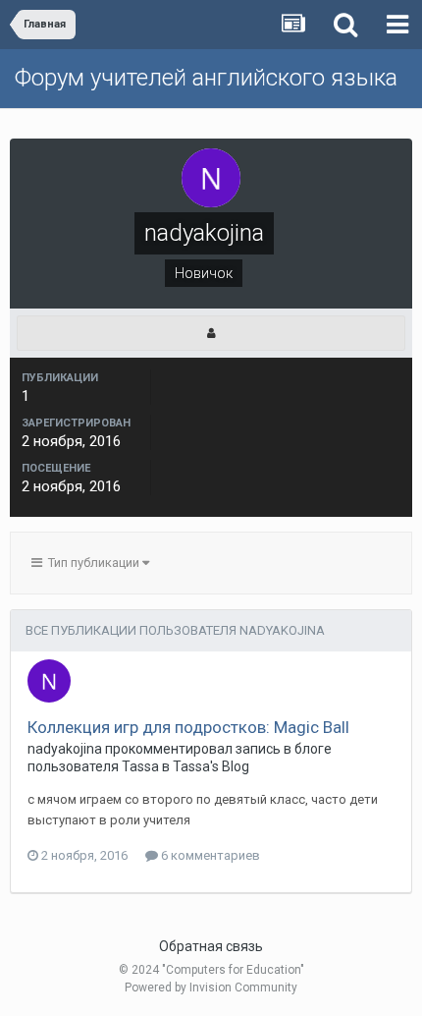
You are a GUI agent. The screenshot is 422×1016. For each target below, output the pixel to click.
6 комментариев (209, 855)
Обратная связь (211, 946)
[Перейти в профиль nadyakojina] (49, 681)
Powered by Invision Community (211, 987)
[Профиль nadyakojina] (211, 333)
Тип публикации (92, 562)
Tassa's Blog (211, 766)
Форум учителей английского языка (206, 77)
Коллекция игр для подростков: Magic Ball (188, 727)
